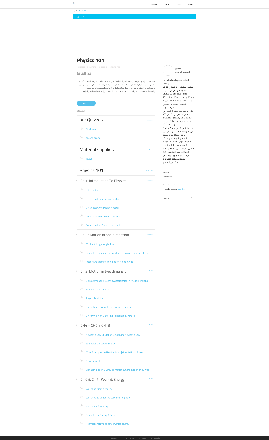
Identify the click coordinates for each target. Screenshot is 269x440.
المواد (179, 4)
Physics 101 (91, 170)
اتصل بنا (154, 4)
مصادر (89, 158)
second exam (93, 137)
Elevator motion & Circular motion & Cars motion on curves (117, 369)
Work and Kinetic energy (99, 388)
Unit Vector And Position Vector (102, 207)
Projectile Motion (95, 298)
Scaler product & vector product (103, 225)
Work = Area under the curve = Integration (108, 397)
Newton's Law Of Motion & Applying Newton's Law (113, 334)
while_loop (181, 189)
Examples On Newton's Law (100, 343)
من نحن (166, 4)
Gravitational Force (96, 361)
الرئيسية (191, 4)
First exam (91, 129)
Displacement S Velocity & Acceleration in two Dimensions (117, 280)
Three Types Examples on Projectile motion (109, 307)
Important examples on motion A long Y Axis (109, 261)
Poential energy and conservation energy (107, 423)
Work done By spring (97, 406)
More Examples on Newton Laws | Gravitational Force (114, 352)
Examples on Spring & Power (101, 415)
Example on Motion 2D (98, 289)
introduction (92, 190)
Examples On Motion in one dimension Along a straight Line (117, 253)
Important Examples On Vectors (103, 216)
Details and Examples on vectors (103, 199)
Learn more (86, 103)
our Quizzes (91, 119)
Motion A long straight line (100, 244)
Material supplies (96, 149)
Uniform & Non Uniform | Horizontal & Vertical (110, 315)
